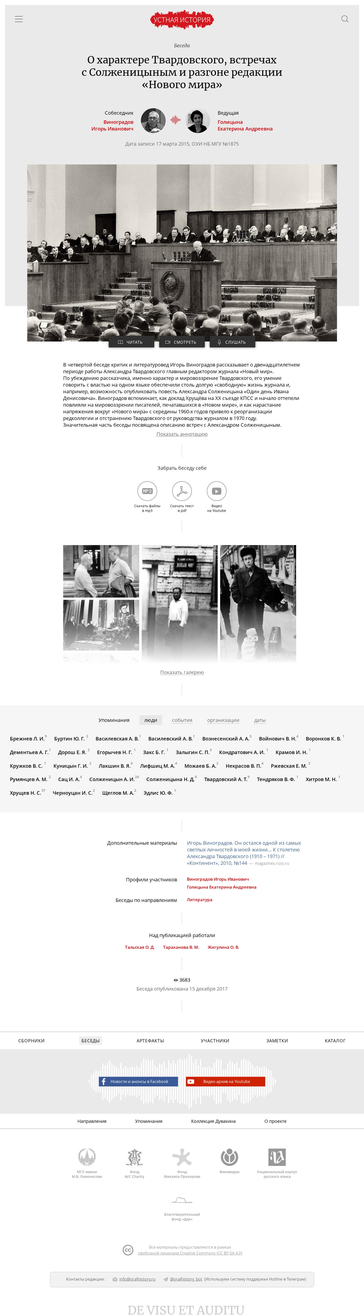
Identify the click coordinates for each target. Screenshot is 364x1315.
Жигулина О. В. (223, 947)
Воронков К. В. (324, 738)
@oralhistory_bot (186, 1279)
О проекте (275, 1121)
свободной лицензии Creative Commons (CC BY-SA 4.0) (190, 1253)
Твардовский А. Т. (226, 779)
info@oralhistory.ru (137, 1279)
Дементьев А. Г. (29, 752)
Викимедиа (229, 1171)
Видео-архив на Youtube (226, 1081)
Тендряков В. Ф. (276, 779)
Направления (92, 1121)
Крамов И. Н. (292, 752)
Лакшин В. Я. (115, 765)
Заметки (277, 1041)
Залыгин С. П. (193, 752)
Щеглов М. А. (118, 792)
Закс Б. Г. (154, 752)
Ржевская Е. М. (289, 765)
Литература (199, 899)
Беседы (90, 1041)
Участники (215, 1041)
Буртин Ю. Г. (70, 738)
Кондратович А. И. (242, 752)
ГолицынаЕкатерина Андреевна (245, 125)
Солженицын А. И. (112, 779)
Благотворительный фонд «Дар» (182, 1216)
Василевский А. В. (170, 738)
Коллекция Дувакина (213, 1121)
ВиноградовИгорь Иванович (112, 125)
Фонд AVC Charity (134, 1174)
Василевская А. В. (117, 738)
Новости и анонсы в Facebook (139, 1081)
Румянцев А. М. (29, 779)
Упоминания (148, 1121)
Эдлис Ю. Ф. (159, 792)
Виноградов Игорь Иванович (218, 879)
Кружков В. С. (27, 765)
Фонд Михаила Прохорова (182, 1174)
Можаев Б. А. (200, 765)
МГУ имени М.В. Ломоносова (87, 1174)
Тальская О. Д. (140, 947)
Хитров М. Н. (322, 779)
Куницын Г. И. (71, 765)
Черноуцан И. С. (73, 792)
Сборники (31, 1041)
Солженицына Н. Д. (170, 779)
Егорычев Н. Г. (115, 752)
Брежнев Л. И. (27, 738)
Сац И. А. (69, 779)
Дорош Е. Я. (73, 752)
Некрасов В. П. (243, 765)
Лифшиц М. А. (157, 765)
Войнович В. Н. (277, 738)
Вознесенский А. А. (226, 738)
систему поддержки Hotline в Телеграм (267, 1279)
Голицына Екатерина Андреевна (222, 887)
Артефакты (150, 1041)
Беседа (182, 45)
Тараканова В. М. (181, 947)
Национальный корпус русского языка (277, 1174)
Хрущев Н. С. (25, 792)
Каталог (335, 1041)
